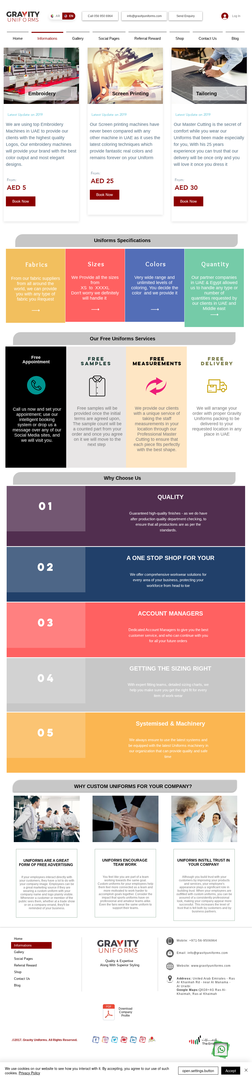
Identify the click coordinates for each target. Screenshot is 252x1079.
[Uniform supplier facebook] (96, 1039)
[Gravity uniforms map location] (152, 1039)
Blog (17, 985)
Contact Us (22, 979)
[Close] (246, 1070)
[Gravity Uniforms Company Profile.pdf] (109, 1012)
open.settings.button (198, 1070)
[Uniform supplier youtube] (124, 1039)
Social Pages (23, 959)
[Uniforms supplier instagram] (105, 1039)
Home (18, 939)
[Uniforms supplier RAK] (142, 1039)
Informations (23, 945)
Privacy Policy (29, 1072)
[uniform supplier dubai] (133, 1039)
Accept (230, 1070)
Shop (17, 972)
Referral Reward (25, 965)
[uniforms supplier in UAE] (114, 1039)
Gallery (19, 952)
